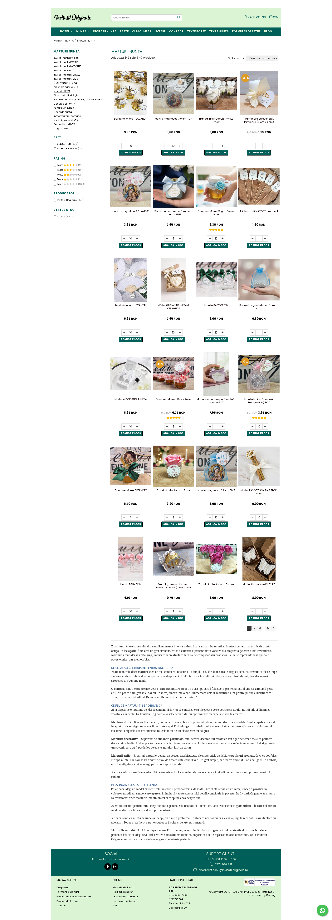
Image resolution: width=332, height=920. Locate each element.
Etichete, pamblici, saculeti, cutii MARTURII (78, 99)
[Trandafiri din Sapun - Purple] (216, 559)
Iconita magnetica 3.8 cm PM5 (130, 211)
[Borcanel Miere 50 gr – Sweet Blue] (216, 186)
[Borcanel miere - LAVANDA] (130, 93)
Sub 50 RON (64, 144)
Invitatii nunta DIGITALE (67, 74)
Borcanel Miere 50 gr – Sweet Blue (216, 213)
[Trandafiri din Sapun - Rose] (173, 466)
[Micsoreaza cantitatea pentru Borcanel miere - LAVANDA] (124, 146)
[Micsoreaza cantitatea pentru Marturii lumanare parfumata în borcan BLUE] (167, 238)
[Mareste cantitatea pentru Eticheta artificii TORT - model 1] (265, 238)
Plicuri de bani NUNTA (66, 87)
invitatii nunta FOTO (65, 70)
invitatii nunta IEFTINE (66, 62)
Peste (60, 165)
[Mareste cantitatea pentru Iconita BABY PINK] (137, 611)
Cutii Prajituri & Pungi (65, 83)
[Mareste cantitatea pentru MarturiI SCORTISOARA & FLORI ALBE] (265, 517)
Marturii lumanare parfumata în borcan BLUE (173, 213)
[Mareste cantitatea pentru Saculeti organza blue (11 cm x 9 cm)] (265, 332)
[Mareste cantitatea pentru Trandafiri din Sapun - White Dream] (222, 146)
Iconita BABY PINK (130, 584)
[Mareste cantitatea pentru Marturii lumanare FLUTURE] (265, 611)
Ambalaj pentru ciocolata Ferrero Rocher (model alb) (173, 586)
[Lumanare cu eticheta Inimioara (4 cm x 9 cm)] (259, 93)
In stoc (61, 216)
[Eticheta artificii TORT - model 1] (259, 186)
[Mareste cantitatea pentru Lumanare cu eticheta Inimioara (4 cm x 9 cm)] (265, 146)
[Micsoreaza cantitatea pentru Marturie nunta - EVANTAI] (124, 332)
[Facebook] (107, 866)
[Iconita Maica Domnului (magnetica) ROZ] (259, 374)
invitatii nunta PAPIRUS (66, 58)
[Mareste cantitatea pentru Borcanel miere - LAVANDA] (137, 146)
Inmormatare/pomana (67, 116)
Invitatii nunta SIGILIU (66, 78)
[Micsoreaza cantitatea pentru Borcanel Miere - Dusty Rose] (167, 426)
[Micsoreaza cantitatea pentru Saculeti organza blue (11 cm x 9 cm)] (253, 332)
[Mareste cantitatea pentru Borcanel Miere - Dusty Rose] (180, 426)
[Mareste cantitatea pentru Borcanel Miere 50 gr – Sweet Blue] (222, 238)
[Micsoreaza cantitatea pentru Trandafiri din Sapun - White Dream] (210, 146)
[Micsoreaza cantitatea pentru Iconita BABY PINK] (124, 611)
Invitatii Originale (67, 200)
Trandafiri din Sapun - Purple (216, 584)
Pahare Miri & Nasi (64, 107)
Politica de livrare (67, 901)
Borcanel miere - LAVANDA (130, 119)
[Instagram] (115, 866)
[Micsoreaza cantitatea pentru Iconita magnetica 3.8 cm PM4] (167, 146)
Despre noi (63, 887)
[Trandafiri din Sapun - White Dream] (216, 93)
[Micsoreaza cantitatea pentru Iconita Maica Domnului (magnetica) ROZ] (253, 426)
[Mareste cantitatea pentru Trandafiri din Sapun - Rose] (180, 517)
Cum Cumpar (141, 31)
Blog (268, 31)
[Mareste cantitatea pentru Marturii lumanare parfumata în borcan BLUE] (180, 238)
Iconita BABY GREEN (216, 305)
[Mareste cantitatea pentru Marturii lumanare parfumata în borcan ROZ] (222, 426)
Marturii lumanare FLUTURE (259, 584)
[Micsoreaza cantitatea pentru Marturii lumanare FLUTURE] (253, 611)
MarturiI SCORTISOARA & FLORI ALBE (259, 492)
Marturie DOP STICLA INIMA (131, 399)
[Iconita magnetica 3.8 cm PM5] (130, 186)
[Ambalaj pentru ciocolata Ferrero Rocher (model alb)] (173, 559)
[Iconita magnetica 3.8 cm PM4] (173, 93)
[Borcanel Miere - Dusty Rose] (173, 373)
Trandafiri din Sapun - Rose (173, 490)
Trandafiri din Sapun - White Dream (216, 120)
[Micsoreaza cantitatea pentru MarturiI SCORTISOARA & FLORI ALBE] (253, 517)
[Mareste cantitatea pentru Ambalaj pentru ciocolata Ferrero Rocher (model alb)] (180, 611)
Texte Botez (196, 31)
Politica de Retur (123, 892)
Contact (176, 31)
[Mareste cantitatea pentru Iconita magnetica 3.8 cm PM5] (137, 238)
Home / (59, 40)
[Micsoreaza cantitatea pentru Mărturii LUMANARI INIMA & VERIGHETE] (167, 332)
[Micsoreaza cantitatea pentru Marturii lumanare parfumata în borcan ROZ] (210, 426)
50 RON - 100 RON (67, 148)
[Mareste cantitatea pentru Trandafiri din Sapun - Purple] (222, 611)
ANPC (116, 905)
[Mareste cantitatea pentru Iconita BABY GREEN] (222, 332)
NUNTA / (71, 40)
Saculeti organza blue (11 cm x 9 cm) (259, 307)
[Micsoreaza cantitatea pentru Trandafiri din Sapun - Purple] (210, 611)
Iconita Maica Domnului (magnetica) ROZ (258, 401)
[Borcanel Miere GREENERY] (130, 466)
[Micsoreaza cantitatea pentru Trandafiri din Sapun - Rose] (167, 517)
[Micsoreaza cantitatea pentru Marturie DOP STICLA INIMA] (124, 426)
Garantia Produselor (125, 896)
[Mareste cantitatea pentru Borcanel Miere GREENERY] (137, 517)
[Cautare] (178, 17)
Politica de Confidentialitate (73, 896)
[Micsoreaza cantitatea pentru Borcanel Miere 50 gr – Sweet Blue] (210, 238)
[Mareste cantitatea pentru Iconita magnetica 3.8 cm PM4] (180, 146)
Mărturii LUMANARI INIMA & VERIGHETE (173, 307)
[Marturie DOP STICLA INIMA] (130, 373)
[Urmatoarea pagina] (273, 628)
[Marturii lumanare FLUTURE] (259, 559)
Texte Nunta (219, 31)
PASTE (124, 31)
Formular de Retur (246, 31)
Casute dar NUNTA (64, 103)
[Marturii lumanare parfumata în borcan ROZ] (216, 374)
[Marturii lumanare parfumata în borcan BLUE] (173, 186)
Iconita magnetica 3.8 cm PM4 (173, 119)
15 (267, 628)
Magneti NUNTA (62, 128)
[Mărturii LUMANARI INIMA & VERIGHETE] (173, 280)
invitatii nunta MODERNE (67, 66)
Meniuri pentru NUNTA (66, 120)
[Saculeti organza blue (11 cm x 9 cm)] (259, 279)
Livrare (160, 31)
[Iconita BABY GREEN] (216, 279)
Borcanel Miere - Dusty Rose (173, 399)
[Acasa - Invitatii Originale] (73, 17)
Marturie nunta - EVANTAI (130, 305)
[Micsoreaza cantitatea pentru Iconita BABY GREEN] (210, 332)
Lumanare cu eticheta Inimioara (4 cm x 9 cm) (259, 120)
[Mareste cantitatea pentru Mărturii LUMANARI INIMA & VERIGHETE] (180, 332)
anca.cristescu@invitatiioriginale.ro (223, 870)
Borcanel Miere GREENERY (131, 490)
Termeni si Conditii (67, 892)
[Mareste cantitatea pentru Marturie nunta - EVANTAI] (137, 332)
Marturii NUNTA (62, 91)
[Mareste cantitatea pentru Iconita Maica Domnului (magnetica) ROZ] (265, 426)
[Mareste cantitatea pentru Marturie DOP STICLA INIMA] (137, 426)
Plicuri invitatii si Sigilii (66, 95)
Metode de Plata (123, 887)
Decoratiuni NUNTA (64, 124)
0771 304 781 (223, 864)
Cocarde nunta (63, 112)
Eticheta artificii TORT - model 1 (259, 211)
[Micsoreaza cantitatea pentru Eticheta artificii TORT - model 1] (253, 238)
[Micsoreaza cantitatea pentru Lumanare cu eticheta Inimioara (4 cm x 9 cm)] (253, 146)
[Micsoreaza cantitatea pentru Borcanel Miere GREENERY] (124, 517)
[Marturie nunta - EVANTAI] (130, 280)
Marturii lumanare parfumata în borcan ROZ (216, 401)
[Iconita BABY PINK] (130, 559)
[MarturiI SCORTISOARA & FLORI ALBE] (259, 466)
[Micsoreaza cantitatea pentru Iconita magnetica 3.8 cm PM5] (124, 238)
